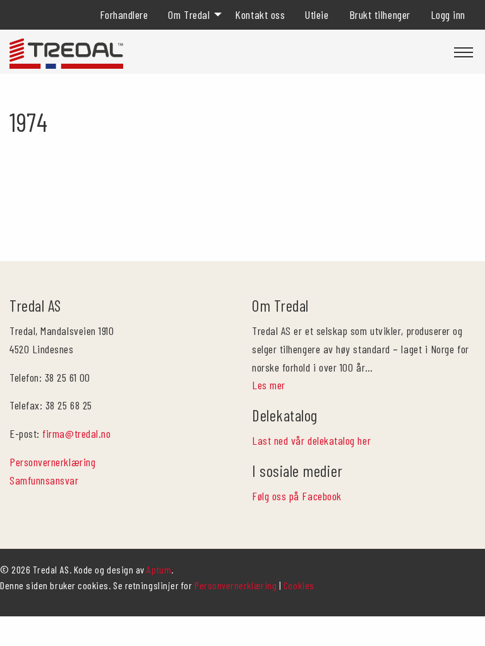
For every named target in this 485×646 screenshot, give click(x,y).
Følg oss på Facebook (297, 496)
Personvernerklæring (52, 462)
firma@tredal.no (76, 433)
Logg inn (448, 14)
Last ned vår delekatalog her (311, 440)
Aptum (159, 569)
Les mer (268, 385)
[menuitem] (124, 14)
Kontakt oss (260, 14)
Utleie (316, 14)
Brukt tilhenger (379, 14)
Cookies (299, 585)
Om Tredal (189, 14)
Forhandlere (124, 14)
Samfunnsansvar (44, 480)
